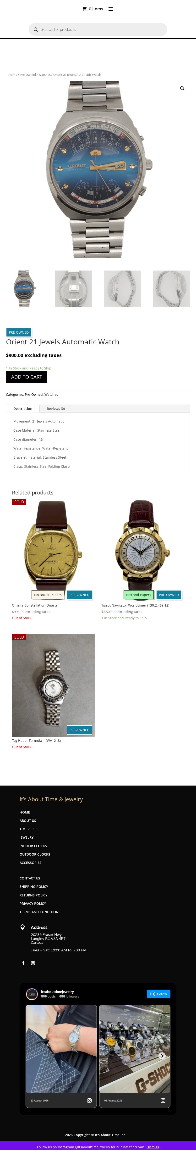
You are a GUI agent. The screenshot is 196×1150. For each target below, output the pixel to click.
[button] (182, 88)
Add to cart (26, 377)
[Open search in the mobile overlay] (98, 29)
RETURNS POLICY (33, 895)
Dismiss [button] (153, 1147)
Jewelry (26, 837)
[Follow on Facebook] (23, 963)
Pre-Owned (28, 74)
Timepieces (29, 829)
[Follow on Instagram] (33, 963)
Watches (44, 74)
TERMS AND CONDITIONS (40, 912)
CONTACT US (30, 878)
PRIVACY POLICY (33, 903)
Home (12, 74)
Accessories (30, 862)
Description (22, 408)
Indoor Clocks (33, 846)
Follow (162, 994)
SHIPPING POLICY (34, 886)
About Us (28, 820)
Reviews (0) (56, 408)
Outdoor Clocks (35, 854)
